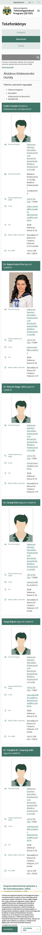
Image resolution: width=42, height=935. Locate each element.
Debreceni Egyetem (15, 90)
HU (30, 2)
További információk (9, 925)
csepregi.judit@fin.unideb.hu (32, 829)
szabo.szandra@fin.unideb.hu (32, 209)
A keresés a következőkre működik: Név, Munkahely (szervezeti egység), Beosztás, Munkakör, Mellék (18, 63)
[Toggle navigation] (38, 11)
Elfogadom (8, 929)
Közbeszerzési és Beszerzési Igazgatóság (19, 97)
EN (32, 2)
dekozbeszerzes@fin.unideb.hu (32, 217)
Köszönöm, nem (27, 929)
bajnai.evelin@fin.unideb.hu (32, 350)
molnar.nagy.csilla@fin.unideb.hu (32, 466)
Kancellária (12, 93)
